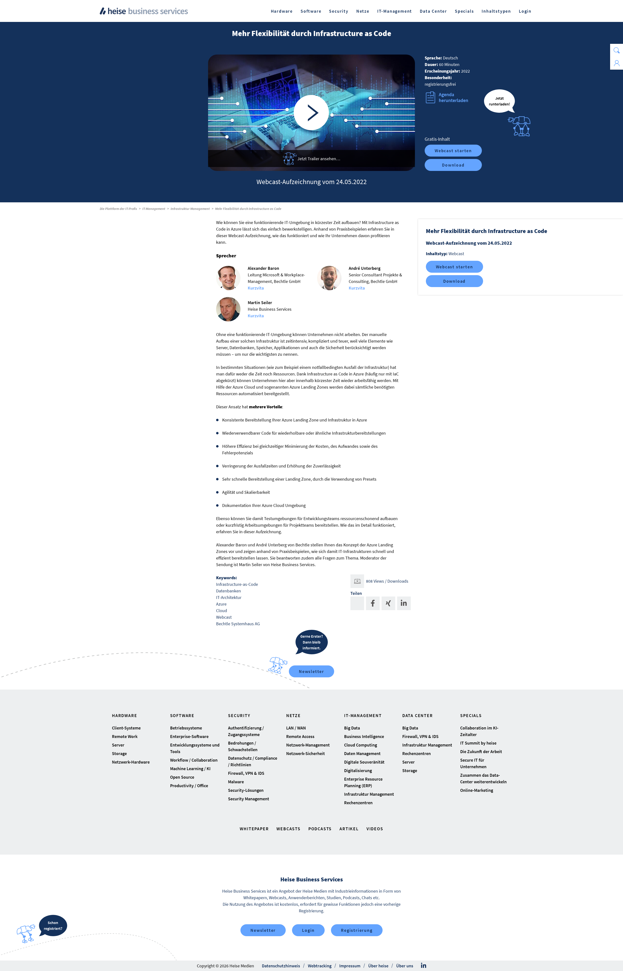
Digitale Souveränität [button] (364, 762)
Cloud (221, 610)
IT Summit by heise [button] (478, 743)
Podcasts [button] (320, 828)
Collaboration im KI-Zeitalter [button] (479, 731)
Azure (221, 604)
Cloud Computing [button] (360, 745)
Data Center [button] (433, 11)
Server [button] (118, 745)
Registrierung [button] (356, 930)
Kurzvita (256, 288)
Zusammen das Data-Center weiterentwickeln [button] (483, 778)
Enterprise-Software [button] (189, 736)
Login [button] (525, 11)
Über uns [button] (404, 966)
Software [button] (311, 11)
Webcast (224, 617)
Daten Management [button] (362, 753)
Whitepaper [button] (254, 828)
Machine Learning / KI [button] (190, 768)
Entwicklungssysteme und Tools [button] (195, 748)
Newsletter (311, 671)
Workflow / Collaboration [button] (194, 760)
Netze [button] (362, 11)
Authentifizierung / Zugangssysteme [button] (246, 731)
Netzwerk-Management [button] (308, 745)
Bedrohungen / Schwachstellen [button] (242, 746)
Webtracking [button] (319, 966)
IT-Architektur (228, 597)
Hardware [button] (282, 11)
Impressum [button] (349, 966)
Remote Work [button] (124, 736)
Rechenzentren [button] (358, 802)
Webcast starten (453, 150)
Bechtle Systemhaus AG (238, 623)
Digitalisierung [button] (358, 770)
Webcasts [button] (288, 828)
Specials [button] (464, 11)
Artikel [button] (349, 828)
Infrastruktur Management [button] (369, 794)
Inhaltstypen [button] (496, 11)
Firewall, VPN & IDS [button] (246, 773)
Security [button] (338, 11)
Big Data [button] (352, 728)
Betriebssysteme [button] (186, 728)
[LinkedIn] (423, 966)
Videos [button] (374, 828)
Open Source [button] (182, 777)
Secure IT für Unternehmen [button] (473, 763)
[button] (616, 50)
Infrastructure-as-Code (237, 584)
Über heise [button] (378, 966)
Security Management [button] (248, 799)
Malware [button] (236, 781)
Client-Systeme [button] (126, 728)
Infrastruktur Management (190, 208)
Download (453, 165)
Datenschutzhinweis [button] (281, 966)
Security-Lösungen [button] (246, 790)
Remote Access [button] (300, 736)
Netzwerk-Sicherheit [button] (305, 753)
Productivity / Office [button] (189, 785)
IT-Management (153, 208)
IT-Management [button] (394, 11)
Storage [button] (119, 753)
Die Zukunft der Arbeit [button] (481, 751)
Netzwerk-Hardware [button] (131, 762)
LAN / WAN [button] (296, 728)
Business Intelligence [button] (364, 736)
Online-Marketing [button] (476, 790)
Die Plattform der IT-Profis (118, 208)
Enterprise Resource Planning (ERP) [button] (363, 782)
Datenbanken (228, 591)
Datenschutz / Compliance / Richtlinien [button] (252, 761)
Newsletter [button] (263, 930)
